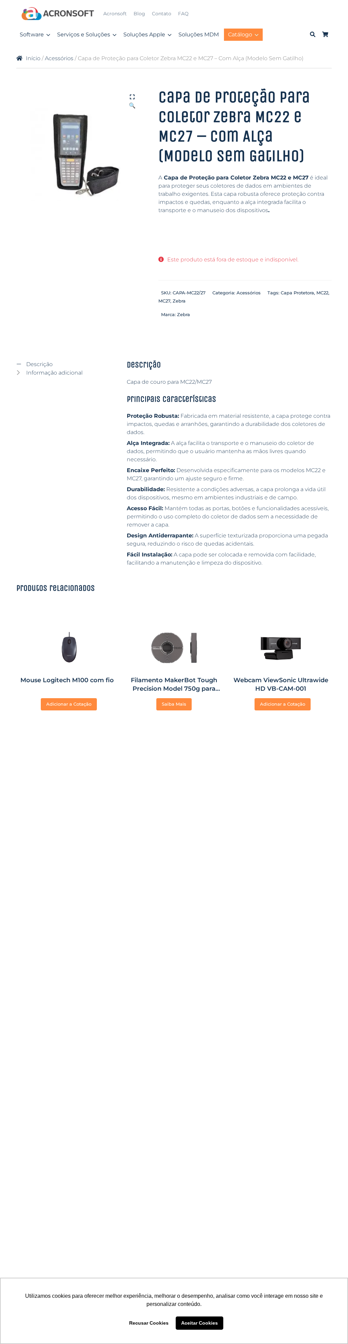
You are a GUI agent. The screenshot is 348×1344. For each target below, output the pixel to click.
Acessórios (59, 58)
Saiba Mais (174, 704)
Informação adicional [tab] (54, 372)
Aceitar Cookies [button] (199, 1323)
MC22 (322, 292)
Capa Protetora (297, 292)
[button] (132, 97)
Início (33, 58)
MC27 (164, 301)
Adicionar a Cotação (68, 704)
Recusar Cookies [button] (149, 1323)
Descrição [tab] (39, 364)
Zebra (179, 301)
